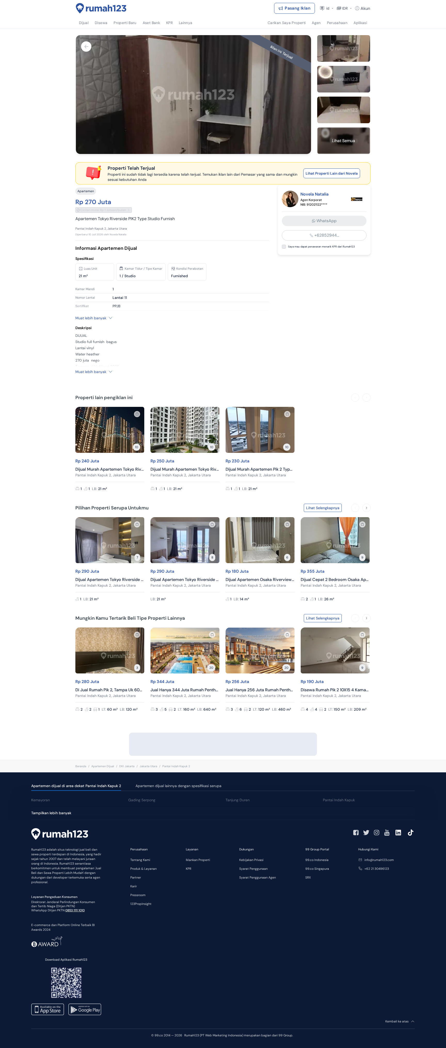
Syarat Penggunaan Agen (257, 877)
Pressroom (138, 895)
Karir (133, 886)
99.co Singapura (317, 869)
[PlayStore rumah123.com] (84, 1009)
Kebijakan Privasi (251, 860)
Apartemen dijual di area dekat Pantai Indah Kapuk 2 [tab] (76, 785)
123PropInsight (141, 904)
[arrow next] (366, 397)
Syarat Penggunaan (253, 869)
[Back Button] (86, 46)
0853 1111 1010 (75, 910)
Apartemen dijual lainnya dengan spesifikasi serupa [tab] (178, 785)
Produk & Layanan (143, 869)
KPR (188, 869)
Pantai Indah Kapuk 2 (176, 766)
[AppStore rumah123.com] (47, 1009)
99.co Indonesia (317, 860)
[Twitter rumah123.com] (366, 832)
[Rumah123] (101, 8)
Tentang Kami (140, 860)
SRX (308, 877)
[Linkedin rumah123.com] (398, 832)
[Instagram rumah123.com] (376, 832)
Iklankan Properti (198, 860)
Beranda (80, 766)
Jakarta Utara (148, 766)
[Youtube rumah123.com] (387, 832)
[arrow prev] (355, 397)
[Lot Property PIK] (357, 199)
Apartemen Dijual (102, 766)
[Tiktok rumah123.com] (411, 832)
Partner (135, 877)
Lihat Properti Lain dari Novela (332, 173)
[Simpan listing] (137, 414)
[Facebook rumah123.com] (356, 832)
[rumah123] (59, 834)
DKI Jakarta (126, 766)
